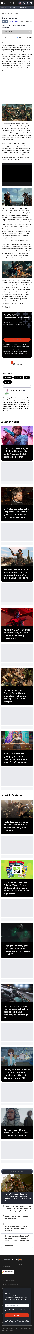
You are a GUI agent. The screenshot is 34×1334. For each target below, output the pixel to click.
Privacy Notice (10, 348)
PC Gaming (8, 377)
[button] (31, 3)
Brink (16, 13)
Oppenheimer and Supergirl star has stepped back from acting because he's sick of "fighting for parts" (18, 1208)
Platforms (7, 382)
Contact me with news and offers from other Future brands (17, 1310)
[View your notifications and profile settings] (27, 3)
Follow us (20, 37)
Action (10, 13)
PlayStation (18, 377)
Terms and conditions (8, 1280)
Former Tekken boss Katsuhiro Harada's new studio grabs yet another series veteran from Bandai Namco (18, 1197)
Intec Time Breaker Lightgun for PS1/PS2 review (16, 1217)
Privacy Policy (21, 1321)
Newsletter (29, 37)
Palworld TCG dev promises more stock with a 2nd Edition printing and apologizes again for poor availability (17, 1227)
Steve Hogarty (14, 21)
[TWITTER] (24, 390)
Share (6, 37)
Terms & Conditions (12, 1322)
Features (4, 21)
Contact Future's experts (10, 1284)
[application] (17, 173)
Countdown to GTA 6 (24, 7)
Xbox (26, 377)
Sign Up (17, 1315)
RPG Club (12, 7)
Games (4, 13)
